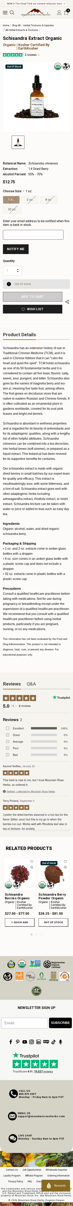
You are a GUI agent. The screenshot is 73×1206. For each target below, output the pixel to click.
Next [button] (63, 880)
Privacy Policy (15, 1181)
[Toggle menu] (5, 12)
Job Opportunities (31, 1169)
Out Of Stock (53, 922)
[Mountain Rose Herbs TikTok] (53, 1042)
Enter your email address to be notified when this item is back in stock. (36, 223)
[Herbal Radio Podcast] (60, 1042)
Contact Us (12, 1169)
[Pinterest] (17, 1042)
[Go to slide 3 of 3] (41, 934)
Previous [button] (9, 880)
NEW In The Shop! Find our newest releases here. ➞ (36, 3)
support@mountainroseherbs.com (41, 1116)
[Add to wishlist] (31, 861)
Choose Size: (17, 191)
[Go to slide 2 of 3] (36, 934)
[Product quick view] (31, 867)
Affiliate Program (34, 1175)
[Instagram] (31, 1042)
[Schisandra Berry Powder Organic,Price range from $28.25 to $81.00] (53, 874)
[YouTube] (24, 1042)
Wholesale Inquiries (56, 1169)
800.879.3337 (27, 1093)
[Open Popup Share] (67, 302)
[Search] (12, 12)
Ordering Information (58, 1175)
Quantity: (9, 261)
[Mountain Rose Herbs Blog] (46, 1042)
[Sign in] (59, 12)
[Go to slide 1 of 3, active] (31, 934)
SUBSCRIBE (60, 1022)
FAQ (30, 1181)
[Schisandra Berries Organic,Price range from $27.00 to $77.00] (20, 874)
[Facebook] (10, 1042)
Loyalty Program (12, 1175)
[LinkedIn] (38, 1042)
